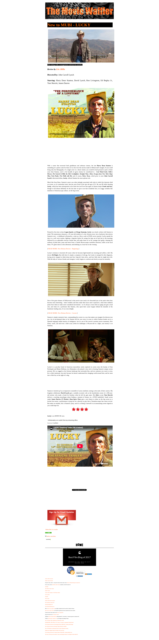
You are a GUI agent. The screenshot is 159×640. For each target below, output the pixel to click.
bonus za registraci (60, 612)
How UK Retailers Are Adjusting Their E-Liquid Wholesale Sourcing (56, 628)
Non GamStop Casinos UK (49, 602)
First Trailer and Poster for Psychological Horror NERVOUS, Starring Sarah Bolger (59, 624)
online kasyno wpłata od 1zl (52, 618)
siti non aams (47, 594)
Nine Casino (47, 598)
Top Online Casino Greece (49, 588)
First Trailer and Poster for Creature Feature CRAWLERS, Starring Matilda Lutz (58, 632)
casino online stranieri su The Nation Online (52, 592)
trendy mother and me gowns (50, 600)
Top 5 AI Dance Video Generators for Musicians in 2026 (54, 620)
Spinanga (46, 586)
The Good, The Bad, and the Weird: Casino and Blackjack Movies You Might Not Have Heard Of (61, 634)
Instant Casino (47, 590)
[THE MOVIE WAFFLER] (48, 533)
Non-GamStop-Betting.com (49, 606)
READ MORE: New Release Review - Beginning (63, 249)
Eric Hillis (60, 69)
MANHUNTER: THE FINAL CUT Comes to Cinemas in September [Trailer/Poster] (59, 622)
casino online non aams (49, 578)
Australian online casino (56, 584)
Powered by (49, 423)
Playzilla (46, 596)
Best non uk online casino (49, 610)
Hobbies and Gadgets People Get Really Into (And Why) (54, 630)
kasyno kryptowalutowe (52, 616)
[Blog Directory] (88, 574)
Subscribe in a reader (51, 529)
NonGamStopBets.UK (49, 604)
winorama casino (55, 614)
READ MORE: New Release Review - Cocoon (62, 313)
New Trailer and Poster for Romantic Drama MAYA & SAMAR (55, 626)
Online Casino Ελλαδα (49, 580)
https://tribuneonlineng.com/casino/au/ (73, 582)
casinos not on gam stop (51, 608)
